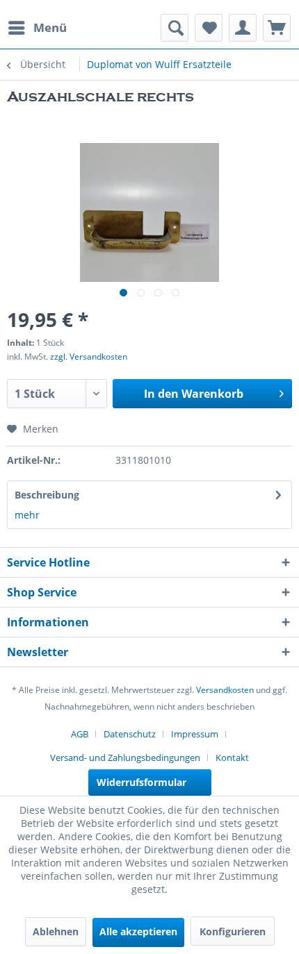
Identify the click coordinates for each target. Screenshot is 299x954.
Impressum (194, 734)
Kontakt (232, 757)
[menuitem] (37, 28)
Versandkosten (225, 690)
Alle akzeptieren (138, 931)
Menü (50, 27)
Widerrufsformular (141, 782)
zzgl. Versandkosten (88, 356)
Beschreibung (47, 494)
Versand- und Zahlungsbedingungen (125, 757)
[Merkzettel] (209, 28)
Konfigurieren (233, 931)
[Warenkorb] (277, 28)
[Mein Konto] (243, 28)
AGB (79, 734)
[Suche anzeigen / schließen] (174, 28)
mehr (27, 514)
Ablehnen (56, 931)
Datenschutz (130, 734)
